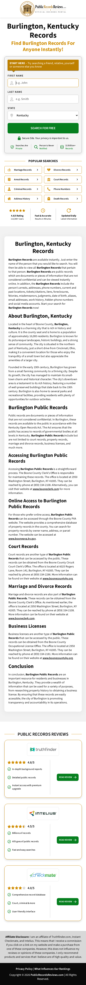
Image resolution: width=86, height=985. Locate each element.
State (11, 108)
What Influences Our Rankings (52, 969)
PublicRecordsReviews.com (47, 975)
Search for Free (43, 128)
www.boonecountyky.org (58, 579)
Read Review (65, 777)
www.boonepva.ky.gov (22, 539)
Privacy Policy (24, 969)
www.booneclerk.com (46, 489)
